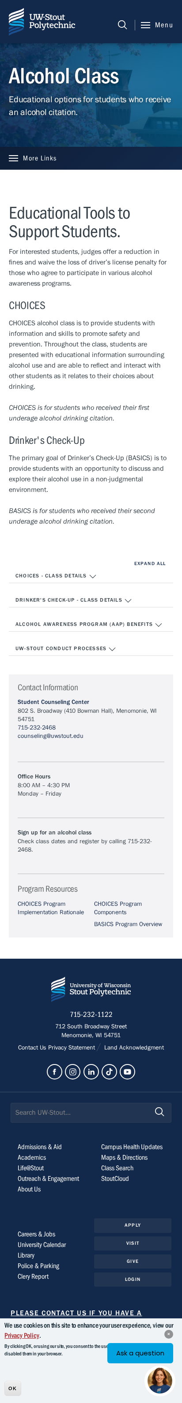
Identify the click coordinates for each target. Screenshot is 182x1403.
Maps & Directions (124, 1157)
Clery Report (33, 1276)
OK (12, 1388)
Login (132, 1279)
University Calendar (42, 1245)
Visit (132, 1243)
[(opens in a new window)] (54, 1071)
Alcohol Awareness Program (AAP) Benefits (85, 624)
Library (26, 1255)
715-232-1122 (91, 1014)
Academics (32, 1157)
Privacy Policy (21, 1336)
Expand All (150, 563)
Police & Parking (38, 1266)
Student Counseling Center (53, 702)
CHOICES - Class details (52, 576)
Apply (133, 1225)
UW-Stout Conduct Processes (61, 648)
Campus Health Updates (132, 1147)
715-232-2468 (37, 727)
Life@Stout (31, 1168)
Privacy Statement (72, 1047)
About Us (29, 1189)
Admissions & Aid (40, 1147)
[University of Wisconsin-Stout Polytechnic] (91, 991)
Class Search (117, 1168)
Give (132, 1261)
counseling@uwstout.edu (50, 736)
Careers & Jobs (36, 1234)
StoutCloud (115, 1179)
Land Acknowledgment (133, 1047)
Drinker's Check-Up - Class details (69, 600)
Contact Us (33, 1047)
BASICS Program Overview (128, 924)
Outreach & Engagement (48, 1179)
